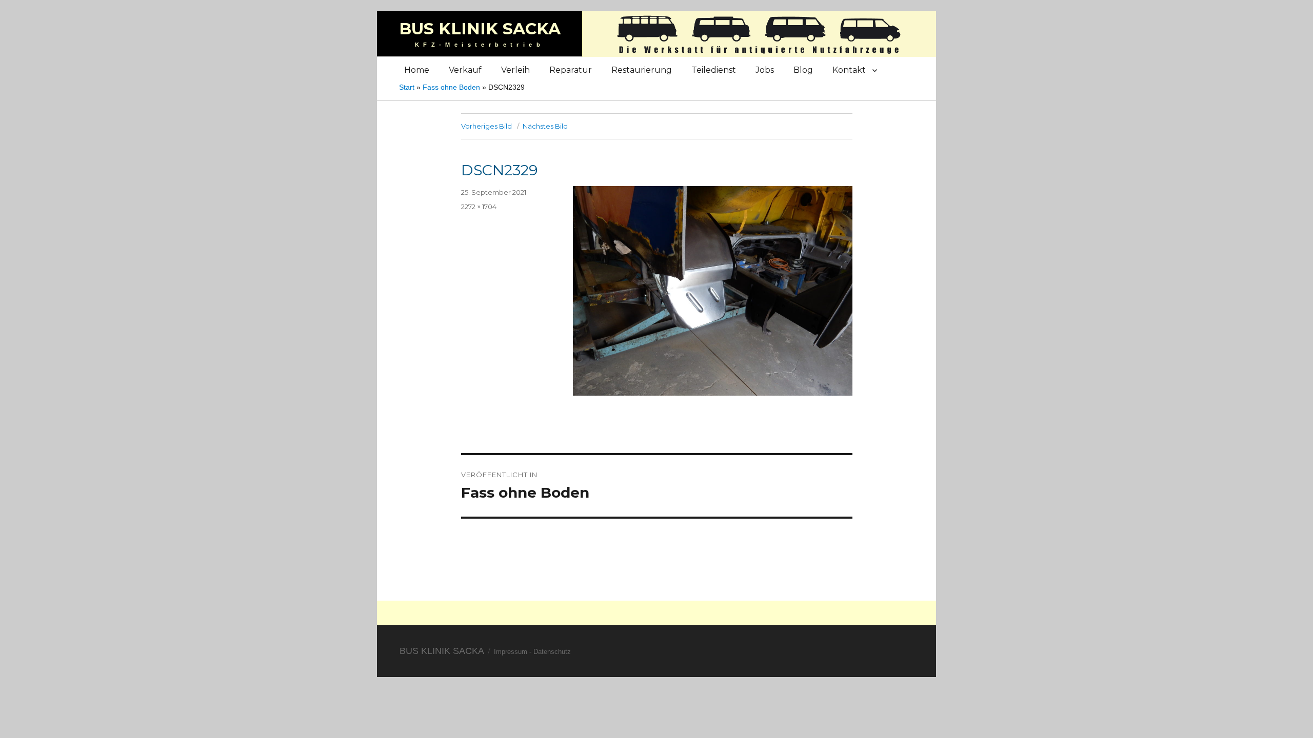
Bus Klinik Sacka (480, 28)
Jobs (764, 70)
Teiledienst (713, 70)
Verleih (515, 70)
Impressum (510, 651)
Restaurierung (641, 70)
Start (406, 87)
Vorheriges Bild (486, 126)
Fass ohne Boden (451, 87)
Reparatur (570, 70)
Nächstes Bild (545, 126)
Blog (803, 70)
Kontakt (849, 70)
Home (416, 70)
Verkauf (465, 70)
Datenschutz (552, 651)
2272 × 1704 (478, 206)
